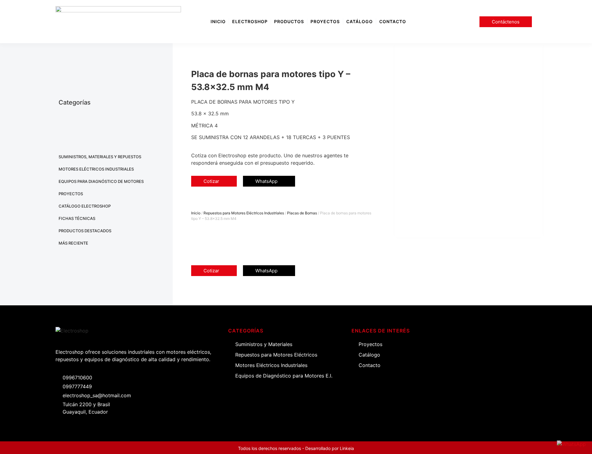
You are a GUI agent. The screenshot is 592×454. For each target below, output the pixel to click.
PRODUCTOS (289, 21)
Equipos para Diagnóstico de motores (101, 181)
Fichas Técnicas (77, 218)
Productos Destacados (85, 230)
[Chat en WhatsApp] (571, 444)
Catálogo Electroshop (85, 206)
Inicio (195, 213)
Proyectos (71, 193)
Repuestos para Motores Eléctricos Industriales (244, 213)
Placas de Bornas (302, 213)
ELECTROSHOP (250, 21)
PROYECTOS (325, 21)
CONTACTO (392, 21)
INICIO (218, 21)
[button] (195, 201)
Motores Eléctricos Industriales (96, 169)
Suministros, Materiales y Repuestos (100, 156)
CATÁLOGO (359, 21)
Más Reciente (73, 243)
